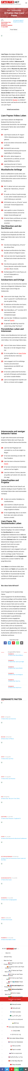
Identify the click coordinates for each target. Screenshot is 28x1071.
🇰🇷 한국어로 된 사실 (15, 1034)
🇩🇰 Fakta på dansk (15, 1000)
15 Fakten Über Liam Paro (7, 758)
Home (8, 10)
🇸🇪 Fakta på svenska (15, 1004)
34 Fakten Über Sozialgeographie (9, 899)
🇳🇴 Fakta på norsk (15, 1008)
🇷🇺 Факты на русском (15, 1053)
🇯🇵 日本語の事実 (15, 1030)
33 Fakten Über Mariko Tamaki (8, 939)
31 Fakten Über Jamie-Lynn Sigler (16, 661)
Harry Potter (22, 353)
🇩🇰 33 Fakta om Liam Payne (15, 963)
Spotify (12, 320)
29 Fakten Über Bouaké (6, 919)
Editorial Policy (8, 956)
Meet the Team (8, 960)
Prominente (16, 10)
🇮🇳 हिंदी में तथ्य (15, 1023)
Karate (6, 464)
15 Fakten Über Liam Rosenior (8, 778)
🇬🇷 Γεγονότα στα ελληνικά (15, 1019)
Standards (10, 613)
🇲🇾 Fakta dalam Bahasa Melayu (15, 1038)
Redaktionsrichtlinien (18, 21)
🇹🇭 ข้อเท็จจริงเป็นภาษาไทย (15, 1057)
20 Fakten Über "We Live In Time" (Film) (10, 798)
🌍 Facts (15, 982)
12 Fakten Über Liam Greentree (8, 718)
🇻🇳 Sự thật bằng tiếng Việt (15, 1061)
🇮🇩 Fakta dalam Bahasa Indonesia (15, 1027)
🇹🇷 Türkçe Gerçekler (15, 1064)
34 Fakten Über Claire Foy (14, 681)
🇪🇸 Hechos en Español (15, 989)
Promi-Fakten (13, 29)
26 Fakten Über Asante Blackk (15, 668)
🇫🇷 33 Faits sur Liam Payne (15, 974)
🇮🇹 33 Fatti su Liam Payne (15, 978)
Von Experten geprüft (18, 20)
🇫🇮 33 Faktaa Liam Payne (15, 970)
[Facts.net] (10, 2)
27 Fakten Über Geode (6, 879)
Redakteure (4, 621)
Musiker (15, 100)
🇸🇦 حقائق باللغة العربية (15, 1015)
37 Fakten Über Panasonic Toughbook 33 (11, 818)
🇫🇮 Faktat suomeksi (15, 1012)
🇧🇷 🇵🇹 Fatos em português (15, 997)
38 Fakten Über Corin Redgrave (15, 674)
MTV (8, 269)
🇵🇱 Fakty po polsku (15, 1045)
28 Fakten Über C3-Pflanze (7, 738)
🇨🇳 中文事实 (15, 1068)
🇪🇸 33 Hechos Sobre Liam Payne (15, 966)
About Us (8, 953)
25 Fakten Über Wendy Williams (15, 655)
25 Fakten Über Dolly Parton (14, 687)
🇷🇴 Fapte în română (15, 1049)
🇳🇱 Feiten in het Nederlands (15, 1042)
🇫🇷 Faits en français (15, 985)
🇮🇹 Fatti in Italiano (15, 993)
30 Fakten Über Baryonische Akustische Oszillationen (14, 838)
